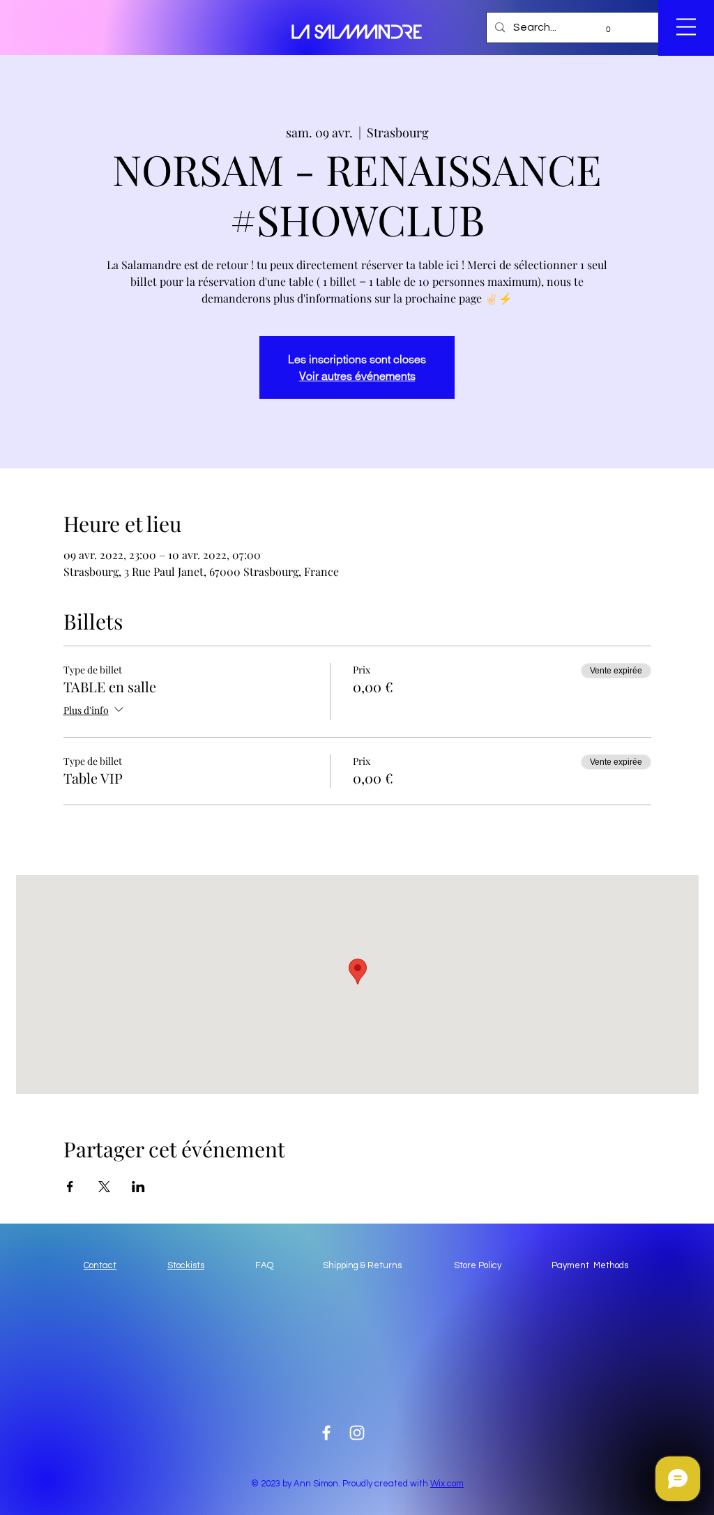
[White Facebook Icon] (326, 1432)
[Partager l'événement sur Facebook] (70, 1186)
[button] (602, 28)
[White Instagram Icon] (357, 1432)
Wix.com (447, 1484)
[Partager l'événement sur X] (104, 1186)
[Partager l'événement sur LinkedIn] (138, 1186)
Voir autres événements (357, 376)
